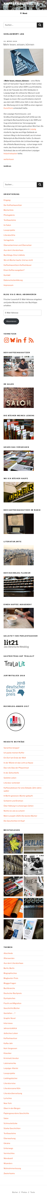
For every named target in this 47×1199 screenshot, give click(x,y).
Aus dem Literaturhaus (13, 250)
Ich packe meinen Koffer (14, 753)
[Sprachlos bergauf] (33, 929)
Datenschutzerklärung (13, 280)
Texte (32, 1192)
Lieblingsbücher (10, 1078)
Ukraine (7, 1143)
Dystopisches (9, 998)
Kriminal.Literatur (11, 1058)
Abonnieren (11, 321)
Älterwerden (9, 958)
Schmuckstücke (10, 1123)
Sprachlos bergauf (11, 748)
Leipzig (33, 129)
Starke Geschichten (12, 1128)
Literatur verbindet (12, 783)
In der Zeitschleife (11, 773)
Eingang (7, 200)
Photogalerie (9, 215)
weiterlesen (9, 159)
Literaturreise (10, 1083)
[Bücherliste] (33, 844)
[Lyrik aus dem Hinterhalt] (33, 908)
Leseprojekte (9, 230)
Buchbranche (9, 988)
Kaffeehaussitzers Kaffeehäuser (18, 265)
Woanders (8, 1163)
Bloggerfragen (10, 983)
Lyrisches (8, 1098)
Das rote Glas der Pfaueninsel (16, 768)
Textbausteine (10, 220)
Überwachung (10, 1138)
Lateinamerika (10, 1063)
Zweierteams (9, 1173)
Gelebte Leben (10, 778)
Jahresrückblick (10, 1028)
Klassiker (8, 1053)
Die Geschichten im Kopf (14, 821)
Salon (6, 1118)
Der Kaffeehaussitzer (13, 205)
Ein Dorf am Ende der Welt (15, 758)
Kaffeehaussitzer (21, 3)
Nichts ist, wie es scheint (14, 811)
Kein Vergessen (10, 1048)
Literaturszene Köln (12, 1088)
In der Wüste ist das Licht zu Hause (18, 763)
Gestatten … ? (9, 1013)
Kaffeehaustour (10, 1038)
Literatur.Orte (9, 235)
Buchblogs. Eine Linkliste (14, 255)
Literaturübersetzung (13, 1093)
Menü (25, 13)
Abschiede (8, 953)
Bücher (15, 1192)
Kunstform (8, 108)
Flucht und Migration (12, 1003)
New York (8, 1103)
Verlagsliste (9, 240)
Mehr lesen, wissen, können (18, 44)
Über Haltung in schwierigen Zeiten (19, 806)
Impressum (8, 285)
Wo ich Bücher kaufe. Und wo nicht (18, 260)
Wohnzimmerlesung (12, 1168)
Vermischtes (9, 1153)
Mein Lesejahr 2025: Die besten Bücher (20, 816)
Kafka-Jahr (8, 1043)
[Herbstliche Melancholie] (13, 844)
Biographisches (10, 973)
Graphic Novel (10, 1018)
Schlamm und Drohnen (13, 801)
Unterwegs (8, 1148)
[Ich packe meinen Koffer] (13, 886)
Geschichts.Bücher (12, 1008)
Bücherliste (8, 210)
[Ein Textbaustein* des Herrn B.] (13, 908)
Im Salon (7, 225)
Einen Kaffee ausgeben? (14, 270)
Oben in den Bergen (12, 1108)
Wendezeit (8, 1158)
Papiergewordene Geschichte (16, 1113)
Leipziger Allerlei (11, 1068)
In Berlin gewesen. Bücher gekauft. (18, 796)
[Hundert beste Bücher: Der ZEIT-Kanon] (33, 886)
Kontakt (7, 275)
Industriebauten (10, 153)
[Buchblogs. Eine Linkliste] (13, 865)
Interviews (8, 1023)
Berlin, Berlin (9, 968)
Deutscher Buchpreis (13, 993)
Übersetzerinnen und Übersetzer (18, 245)
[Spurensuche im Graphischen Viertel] (13, 929)
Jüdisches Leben (11, 1033)
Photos (24, 1192)
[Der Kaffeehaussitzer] (33, 865)
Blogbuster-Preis (11, 978)
